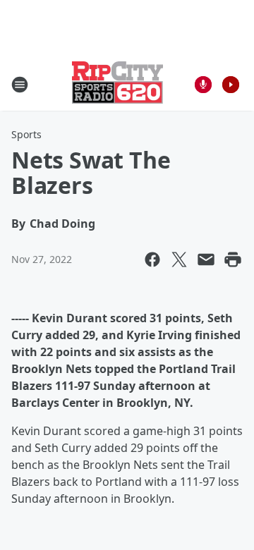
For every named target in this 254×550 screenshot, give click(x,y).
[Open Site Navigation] (19, 84)
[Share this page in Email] (206, 259)
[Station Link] (117, 84)
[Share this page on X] (179, 259)
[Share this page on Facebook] (152, 259)
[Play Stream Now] (230, 84)
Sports (26, 134)
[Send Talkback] (203, 84)
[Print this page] (233, 259)
